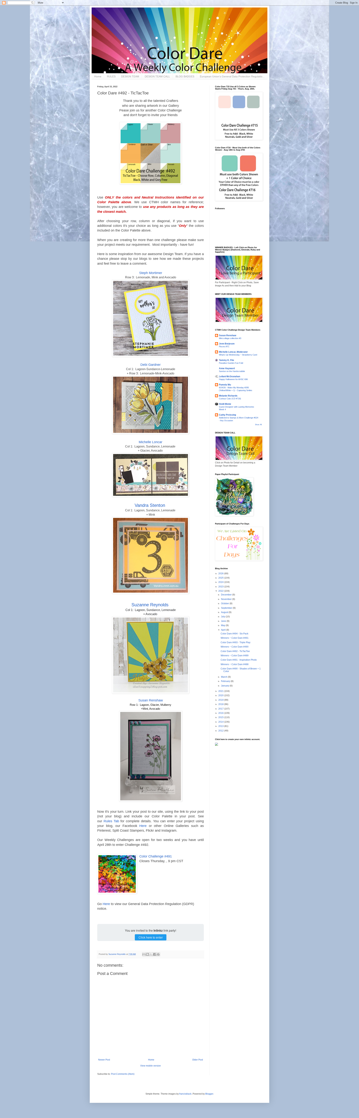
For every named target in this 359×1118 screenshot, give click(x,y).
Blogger (209, 1094)
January (225, 685)
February (226, 681)
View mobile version (150, 1065)
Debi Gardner (150, 365)
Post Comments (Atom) (122, 1074)
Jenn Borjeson (226, 343)
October (225, 603)
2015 (221, 717)
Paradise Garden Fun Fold (231, 363)
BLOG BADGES (185, 76)
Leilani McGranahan (229, 376)
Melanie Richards (228, 395)
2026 (221, 573)
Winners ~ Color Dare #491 (234, 638)
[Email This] (144, 954)
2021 (221, 691)
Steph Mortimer (150, 273)
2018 (221, 704)
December (226, 594)
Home (97, 76)
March (224, 677)
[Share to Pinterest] (158, 954)
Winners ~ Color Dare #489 (234, 655)
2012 (221, 730)
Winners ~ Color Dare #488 (234, 664)
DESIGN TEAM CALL (157, 76)
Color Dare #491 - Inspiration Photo (239, 660)
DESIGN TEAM (130, 76)
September (227, 608)
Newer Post (104, 1059)
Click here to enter (151, 937)
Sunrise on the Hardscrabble (232, 371)
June (224, 621)
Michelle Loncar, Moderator (233, 352)
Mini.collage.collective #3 (230, 338)
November (226, 599)
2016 (221, 713)
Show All (258, 425)
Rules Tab (111, 821)
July (223, 616)
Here (143, 826)
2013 (221, 726)
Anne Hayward (227, 368)
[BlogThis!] (147, 954)
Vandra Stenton (150, 505)
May (223, 625)
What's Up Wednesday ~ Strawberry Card (238, 355)
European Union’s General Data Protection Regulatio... (232, 76)
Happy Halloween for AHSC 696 (233, 379)
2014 (221, 722)
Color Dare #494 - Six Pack (234, 633)
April (223, 630)
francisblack (185, 1094)
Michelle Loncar (150, 442)
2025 (221, 578)
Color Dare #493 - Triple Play (235, 642)
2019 (221, 700)
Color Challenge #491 (155, 856)
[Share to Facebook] (155, 954)
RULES (111, 76)
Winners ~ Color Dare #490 (234, 646)
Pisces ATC (224, 346)
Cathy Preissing (227, 415)
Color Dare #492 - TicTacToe (235, 651)
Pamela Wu (225, 384)
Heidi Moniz (225, 404)
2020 (221, 695)
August (225, 612)
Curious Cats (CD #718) (230, 398)
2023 (221, 586)
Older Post (197, 1059)
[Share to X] (151, 954)
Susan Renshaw (150, 700)
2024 (221, 582)
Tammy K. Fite (226, 360)
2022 (221, 591)
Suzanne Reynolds (149, 604)
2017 (221, 708)
